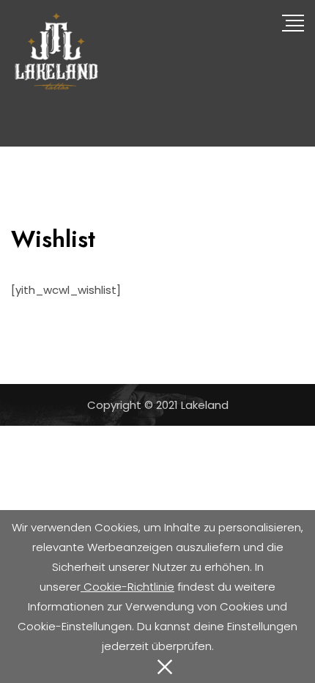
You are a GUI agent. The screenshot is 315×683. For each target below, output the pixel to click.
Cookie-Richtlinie (127, 586)
